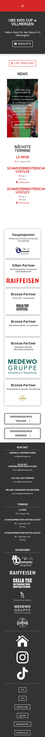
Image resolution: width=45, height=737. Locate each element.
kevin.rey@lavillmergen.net (22, 470)
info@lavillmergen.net (22, 456)
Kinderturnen (22, 732)
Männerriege (22, 707)
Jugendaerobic (22, 724)
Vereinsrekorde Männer (21, 433)
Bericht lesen (22, 124)
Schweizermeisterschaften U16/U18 (22, 520)
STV (22, 689)
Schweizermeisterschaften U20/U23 (22, 533)
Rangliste (24, 43)
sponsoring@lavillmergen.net (22, 493)
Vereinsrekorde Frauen (21, 419)
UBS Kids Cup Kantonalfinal (22, 91)
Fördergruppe (23, 182)
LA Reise (22, 157)
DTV (22, 698)
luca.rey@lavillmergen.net (22, 482)
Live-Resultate (24, 63)
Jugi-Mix (22, 715)
